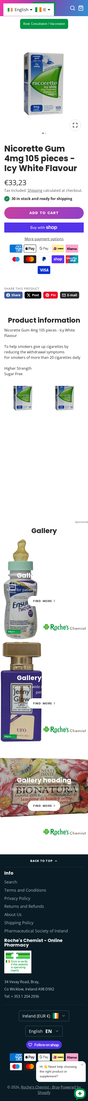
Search (10, 882)
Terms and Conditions (25, 890)
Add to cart (44, 212)
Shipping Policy (18, 922)
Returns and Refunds (24, 906)
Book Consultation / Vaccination (44, 23)
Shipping (35, 190)
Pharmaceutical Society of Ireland (36, 931)
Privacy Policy (17, 898)
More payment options (44, 238)
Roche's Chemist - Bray (40, 1087)
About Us (13, 914)
